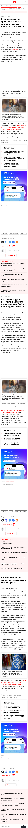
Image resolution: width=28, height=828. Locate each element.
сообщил (15, 49)
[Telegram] (9, 242)
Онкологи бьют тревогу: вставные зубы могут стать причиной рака (12, 280)
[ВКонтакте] (13, 242)
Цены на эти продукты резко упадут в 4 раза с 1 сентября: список (14, 269)
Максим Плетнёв (6, 205)
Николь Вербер (6, 780)
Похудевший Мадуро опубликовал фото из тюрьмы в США (13, 290)
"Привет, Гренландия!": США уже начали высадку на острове (12, 547)
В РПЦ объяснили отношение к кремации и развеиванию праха (13, 264)
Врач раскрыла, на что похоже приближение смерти (14, 558)
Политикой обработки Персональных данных (11, 7)
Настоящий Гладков (10, 481)
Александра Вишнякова (8, 484)
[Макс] (6, 242)
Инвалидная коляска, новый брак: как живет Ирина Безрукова (14, 285)
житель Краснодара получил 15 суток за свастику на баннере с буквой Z (13, 705)
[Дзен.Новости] (2, 242)
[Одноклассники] (16, 242)
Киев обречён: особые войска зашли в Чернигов (12, 569)
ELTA (6, 609)
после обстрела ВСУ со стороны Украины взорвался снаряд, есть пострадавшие (13, 127)
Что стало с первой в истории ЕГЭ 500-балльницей (12, 275)
